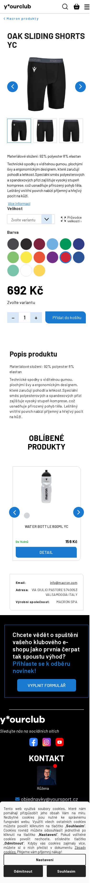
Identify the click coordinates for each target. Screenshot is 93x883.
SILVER (27, 515)
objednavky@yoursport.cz (49, 799)
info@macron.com (63, 582)
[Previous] (14, 512)
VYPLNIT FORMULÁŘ (47, 685)
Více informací (19, 203)
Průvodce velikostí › (74, 219)
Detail (46, 552)
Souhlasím (66, 871)
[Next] (78, 512)
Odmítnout (23, 871)
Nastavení (44, 860)
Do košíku (65, 317)
